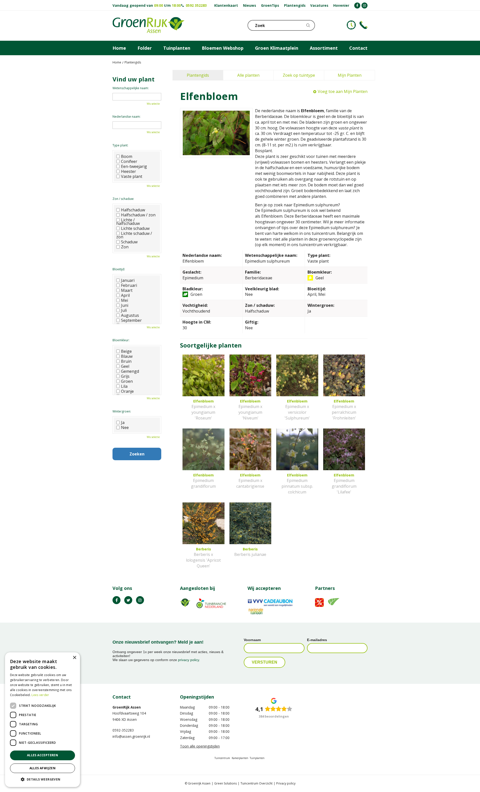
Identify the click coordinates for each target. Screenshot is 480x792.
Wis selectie (153, 103)
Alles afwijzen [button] (43, 768)
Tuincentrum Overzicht (256, 783)
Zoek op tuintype (299, 75)
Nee (125, 427)
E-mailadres (317, 640)
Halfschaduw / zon (138, 215)
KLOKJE (351, 25)
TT (128, 600)
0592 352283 (196, 5)
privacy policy (188, 660)
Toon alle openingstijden (200, 746)
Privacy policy (286, 783)
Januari (127, 280)
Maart (126, 290)
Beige (126, 351)
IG (140, 600)
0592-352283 (123, 730)
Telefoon (364, 25)
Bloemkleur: (121, 340)
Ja (122, 422)
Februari (129, 285)
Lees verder (40, 695)
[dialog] (42, 719)
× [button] (74, 658)
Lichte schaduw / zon (134, 235)
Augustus (130, 315)
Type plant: (120, 145)
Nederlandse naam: (126, 116)
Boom (126, 156)
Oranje (127, 391)
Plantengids (198, 75)
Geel (125, 366)
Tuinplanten (257, 758)
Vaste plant (131, 176)
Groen (127, 381)
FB (116, 600)
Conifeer (129, 161)
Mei (124, 300)
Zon (124, 247)
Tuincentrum (222, 758)
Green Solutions (225, 783)
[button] (42, 779)
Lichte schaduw (135, 228)
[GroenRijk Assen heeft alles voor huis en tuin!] (148, 25)
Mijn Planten (350, 75)
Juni (124, 305)
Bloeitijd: (118, 269)
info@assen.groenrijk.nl (131, 736)
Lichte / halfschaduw (128, 221)
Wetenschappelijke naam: (130, 88)
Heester (128, 171)
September (131, 320)
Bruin (126, 361)
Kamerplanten (240, 758)
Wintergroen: (121, 411)
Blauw (126, 356)
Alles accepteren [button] (42, 755)
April (125, 295)
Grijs (125, 376)
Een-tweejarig (134, 166)
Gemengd (130, 371)
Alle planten (248, 75)
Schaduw (129, 242)
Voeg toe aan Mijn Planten (343, 91)
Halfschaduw (133, 210)
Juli (124, 310)
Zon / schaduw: (123, 199)
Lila (124, 386)
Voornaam (252, 640)
